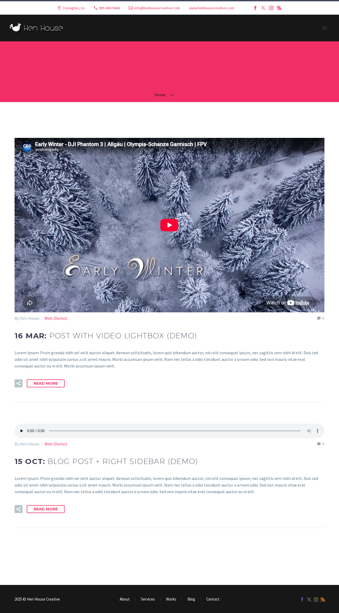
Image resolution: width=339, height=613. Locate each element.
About (125, 599)
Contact (213, 599)
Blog (191, 599)
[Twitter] (263, 8)
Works (171, 599)
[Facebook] (255, 8)
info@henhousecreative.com (157, 8)
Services (148, 599)
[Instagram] (271, 8)
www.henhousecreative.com (211, 8)
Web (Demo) (55, 318)
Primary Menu (324, 28)
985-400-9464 (109, 8)
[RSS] (279, 8)
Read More (46, 383)
